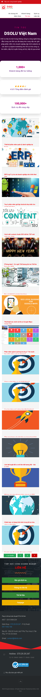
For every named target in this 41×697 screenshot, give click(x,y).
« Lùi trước (10, 555)
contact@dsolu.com (14, 638)
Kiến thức (17, 16)
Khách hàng (25, 13)
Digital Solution (10, 689)
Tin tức (27, 16)
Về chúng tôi (13, 13)
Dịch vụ (36, 13)
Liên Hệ (36, 16)
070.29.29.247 (15, 624)
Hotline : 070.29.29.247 (19, 654)
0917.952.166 (7, 627)
